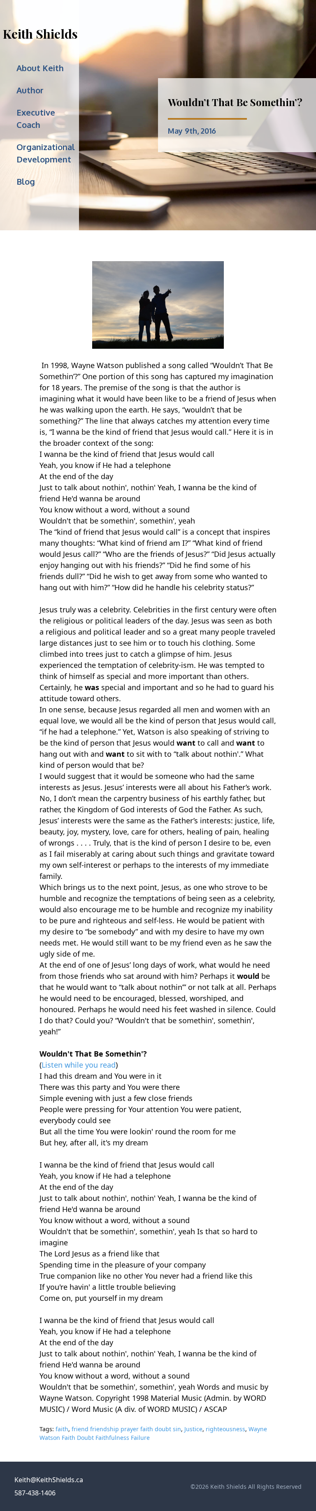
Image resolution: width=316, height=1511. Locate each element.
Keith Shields (40, 33)
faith (62, 1429)
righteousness (225, 1429)
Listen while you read (79, 1065)
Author (30, 90)
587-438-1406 (35, 1492)
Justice (193, 1429)
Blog (25, 181)
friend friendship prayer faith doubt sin (126, 1429)
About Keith (40, 68)
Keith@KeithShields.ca (48, 1479)
